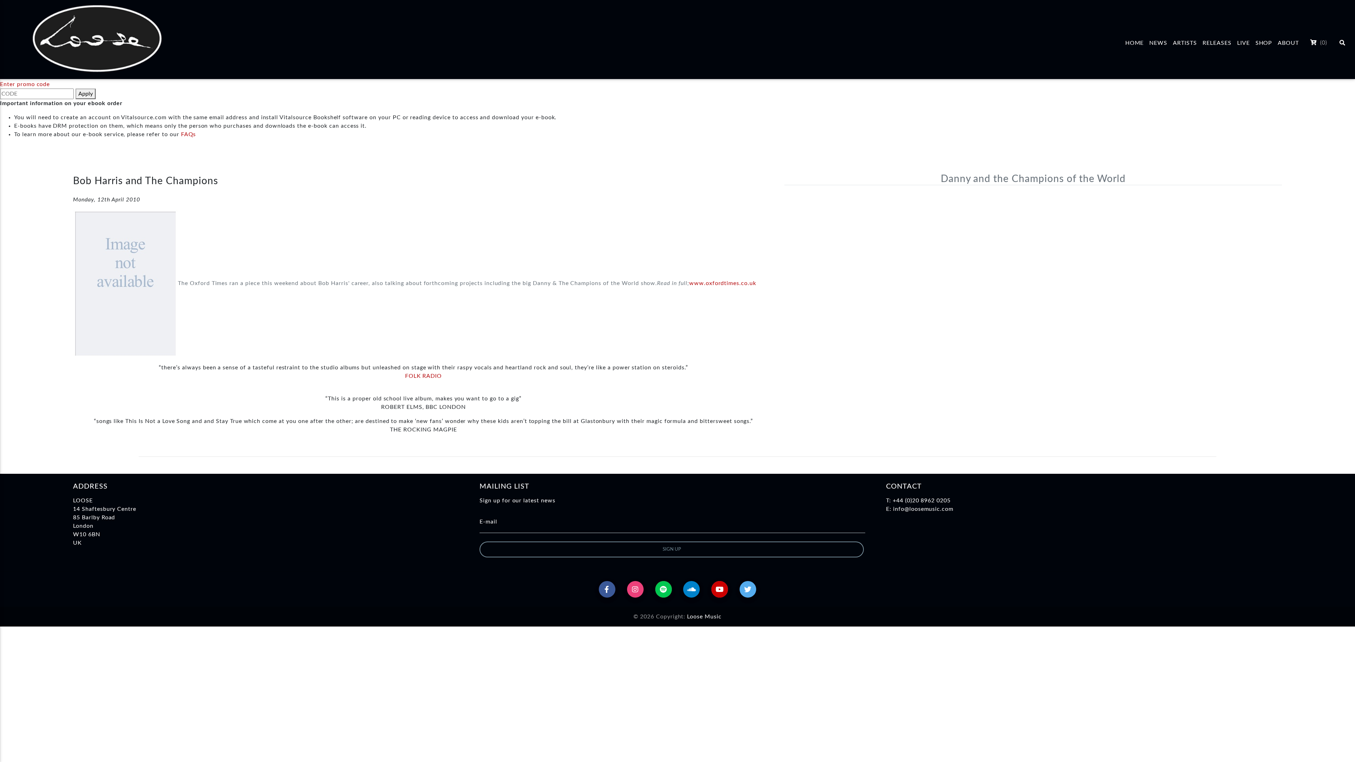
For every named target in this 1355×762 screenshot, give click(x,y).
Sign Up (672, 549)
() (1322, 43)
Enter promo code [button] (25, 84)
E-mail (488, 522)
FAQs (188, 134)
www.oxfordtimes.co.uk (722, 283)
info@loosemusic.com (923, 509)
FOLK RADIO (423, 376)
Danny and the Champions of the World (1033, 179)
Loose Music (704, 616)
